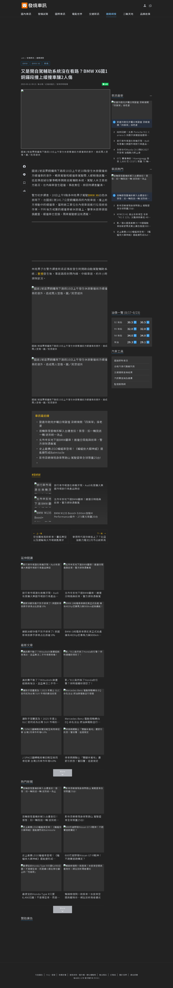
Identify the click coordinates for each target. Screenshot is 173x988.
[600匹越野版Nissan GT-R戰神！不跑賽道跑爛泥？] (84, 839)
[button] (150, 5)
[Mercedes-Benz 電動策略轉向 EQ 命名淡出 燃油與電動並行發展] (84, 702)
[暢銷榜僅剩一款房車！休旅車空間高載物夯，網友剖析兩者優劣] (84, 877)
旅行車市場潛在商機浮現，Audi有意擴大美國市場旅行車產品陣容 (78, 487)
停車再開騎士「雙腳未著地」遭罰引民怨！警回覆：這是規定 (83, 759)
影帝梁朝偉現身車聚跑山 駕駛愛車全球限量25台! (70, 458)
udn (23, 58)
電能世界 (77, 14)
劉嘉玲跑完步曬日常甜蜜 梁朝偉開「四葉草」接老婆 (70, 424)
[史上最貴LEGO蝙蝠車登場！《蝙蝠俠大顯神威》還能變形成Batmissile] (41, 839)
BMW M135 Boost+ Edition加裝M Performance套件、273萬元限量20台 (76, 514)
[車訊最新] (151, 96)
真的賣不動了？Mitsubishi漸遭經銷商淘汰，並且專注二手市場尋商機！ (40, 681)
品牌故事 (145, 14)
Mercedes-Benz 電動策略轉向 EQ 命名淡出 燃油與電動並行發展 (82, 720)
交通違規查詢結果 (123, 372)
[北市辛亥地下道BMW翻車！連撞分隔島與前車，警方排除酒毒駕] (42, 502)
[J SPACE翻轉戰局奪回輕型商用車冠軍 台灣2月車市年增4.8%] (41, 741)
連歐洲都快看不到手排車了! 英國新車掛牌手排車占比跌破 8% (41, 633)
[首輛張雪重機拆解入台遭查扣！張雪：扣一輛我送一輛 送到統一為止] (41, 800)
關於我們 (123, 975)
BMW (25, 63)
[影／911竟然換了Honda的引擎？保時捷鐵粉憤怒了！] (84, 663)
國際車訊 (60, 14)
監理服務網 (120, 384)
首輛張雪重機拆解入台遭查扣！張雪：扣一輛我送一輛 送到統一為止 (70, 433)
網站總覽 (134, 975)
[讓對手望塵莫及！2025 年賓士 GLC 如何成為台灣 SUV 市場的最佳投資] (41, 702)
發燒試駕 (43, 14)
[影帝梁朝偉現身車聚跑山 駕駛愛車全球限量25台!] (84, 800)
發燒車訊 (30, 58)
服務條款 (73, 975)
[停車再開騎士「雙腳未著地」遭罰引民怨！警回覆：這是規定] (84, 741)
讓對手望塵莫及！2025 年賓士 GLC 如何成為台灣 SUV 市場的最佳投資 (41, 720)
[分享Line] (24, 174)
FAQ (48, 975)
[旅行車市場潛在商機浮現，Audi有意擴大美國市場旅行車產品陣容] (42, 488)
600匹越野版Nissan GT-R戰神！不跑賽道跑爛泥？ (83, 857)
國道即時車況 (121, 360)
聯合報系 (103, 975)
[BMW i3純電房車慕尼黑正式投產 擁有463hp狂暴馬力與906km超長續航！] (84, 615)
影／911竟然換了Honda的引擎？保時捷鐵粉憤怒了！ (81, 681)
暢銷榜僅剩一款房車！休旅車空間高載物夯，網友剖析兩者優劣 (83, 895)
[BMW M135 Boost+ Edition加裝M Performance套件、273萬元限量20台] (42, 516)
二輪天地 (128, 14)
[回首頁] (37, 5)
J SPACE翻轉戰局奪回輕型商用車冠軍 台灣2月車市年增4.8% (40, 759)
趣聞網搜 (111, 14)
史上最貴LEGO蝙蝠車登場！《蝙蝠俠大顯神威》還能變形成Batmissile (71, 450)
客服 (53, 975)
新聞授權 (62, 975)
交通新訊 (94, 14)
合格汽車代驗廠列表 (124, 366)
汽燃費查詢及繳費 (123, 378)
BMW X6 (36, 63)
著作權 (82, 975)
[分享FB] (24, 166)
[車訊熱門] (151, 169)
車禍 (46, 63)
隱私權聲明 (91, 975)
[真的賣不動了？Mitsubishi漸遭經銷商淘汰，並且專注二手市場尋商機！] (41, 663)
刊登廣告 (39, 975)
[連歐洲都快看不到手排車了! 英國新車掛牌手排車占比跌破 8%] (41, 615)
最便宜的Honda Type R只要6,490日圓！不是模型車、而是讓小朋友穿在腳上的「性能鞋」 (41, 895)
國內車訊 (26, 14)
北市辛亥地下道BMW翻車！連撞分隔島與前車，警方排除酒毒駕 (70, 441)
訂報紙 (113, 975)
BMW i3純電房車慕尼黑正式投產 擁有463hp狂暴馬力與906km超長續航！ (83, 633)
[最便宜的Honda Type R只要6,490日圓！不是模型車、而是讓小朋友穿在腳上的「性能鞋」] (41, 877)
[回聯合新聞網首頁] (24, 5)
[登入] (145, 5)
